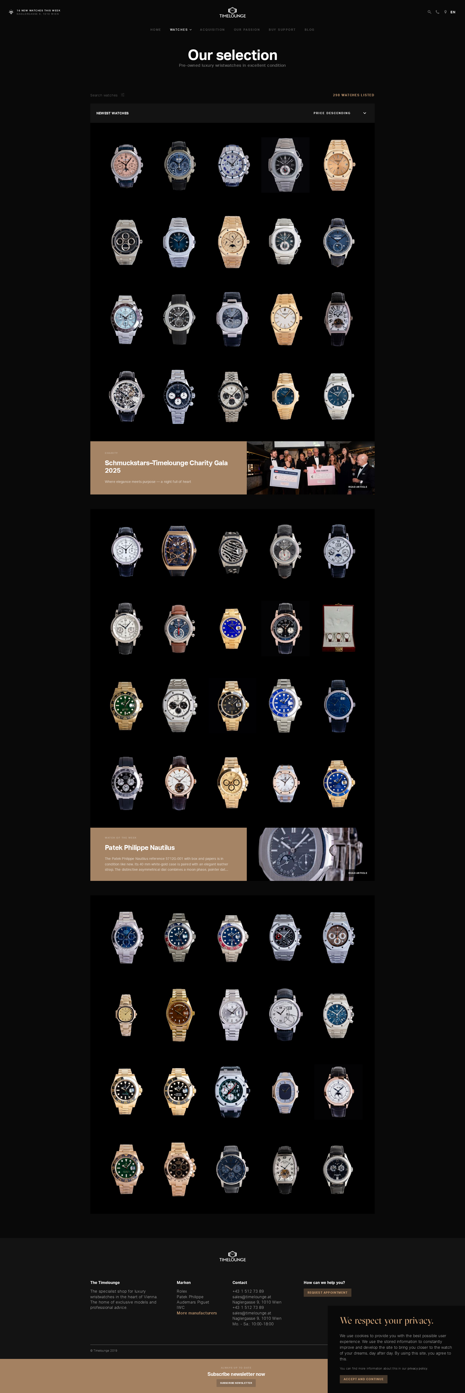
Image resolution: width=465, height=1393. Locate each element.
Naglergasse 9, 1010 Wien (257, 1302)
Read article (358, 486)
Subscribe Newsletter (236, 1382)
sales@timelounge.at (251, 1296)
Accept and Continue (364, 1379)
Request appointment (328, 1292)
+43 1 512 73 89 (248, 1291)
